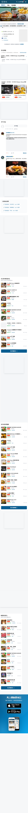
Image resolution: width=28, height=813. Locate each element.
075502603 (5, 40)
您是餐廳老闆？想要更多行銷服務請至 (14, 44)
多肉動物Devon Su (10, 132)
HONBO (5, 38)
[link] (13, 286)
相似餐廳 (13, 5)
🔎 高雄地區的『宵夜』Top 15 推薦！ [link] (11, 210)
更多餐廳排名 (13, 351)
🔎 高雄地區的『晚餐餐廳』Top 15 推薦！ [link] (11, 207)
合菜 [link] (12, 675)
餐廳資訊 (3, 5)
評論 (8, 5)
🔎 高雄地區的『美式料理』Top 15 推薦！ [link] (11, 204)
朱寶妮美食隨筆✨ (10, 156)
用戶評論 (3, 122)
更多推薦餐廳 (13, 507)
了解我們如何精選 (20, 23)
